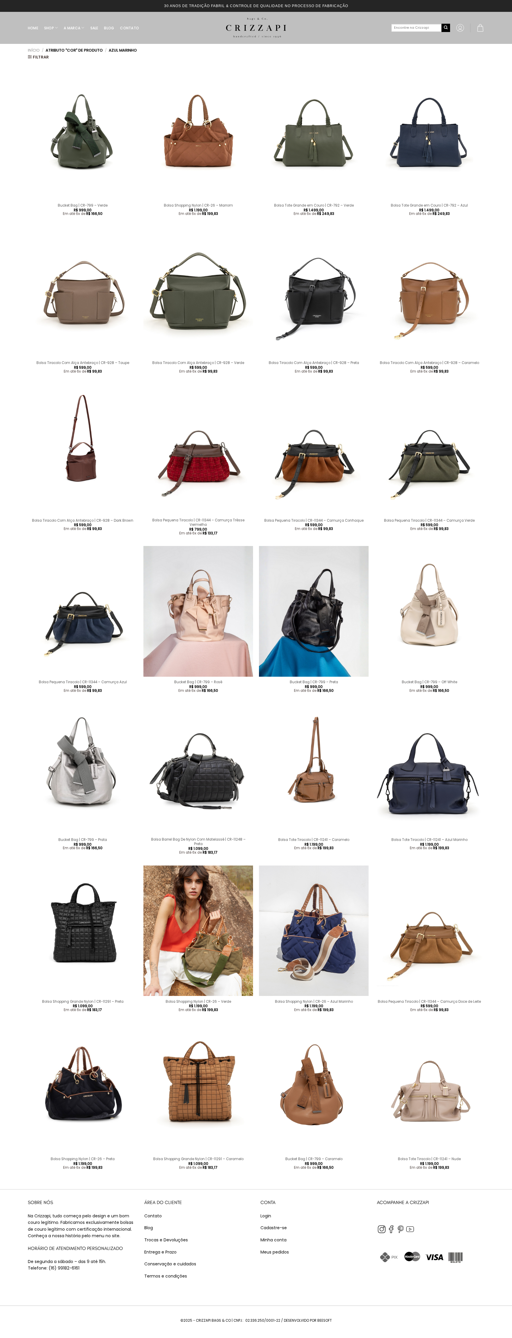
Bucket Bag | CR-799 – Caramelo (314, 1159)
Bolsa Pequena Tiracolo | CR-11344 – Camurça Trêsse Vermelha (198, 522)
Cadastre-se (273, 1228)
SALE (94, 28)
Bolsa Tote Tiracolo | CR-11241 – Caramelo (313, 840)
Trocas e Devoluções (166, 1240)
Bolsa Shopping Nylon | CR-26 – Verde (198, 1001)
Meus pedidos (274, 1252)
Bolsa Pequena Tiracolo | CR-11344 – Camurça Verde (429, 520)
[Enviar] (445, 28)
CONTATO (129, 28)
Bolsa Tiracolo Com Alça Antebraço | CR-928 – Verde (198, 363)
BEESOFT (324, 1320)
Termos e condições (165, 1276)
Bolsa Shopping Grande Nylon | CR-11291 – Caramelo (198, 1159)
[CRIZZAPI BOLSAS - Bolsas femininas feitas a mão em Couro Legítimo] (256, 28)
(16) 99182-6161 (64, 1268)
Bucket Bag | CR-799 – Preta (314, 682)
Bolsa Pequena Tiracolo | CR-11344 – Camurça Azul (83, 682)
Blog (148, 1228)
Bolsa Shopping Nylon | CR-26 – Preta (83, 1159)
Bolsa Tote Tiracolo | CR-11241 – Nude (429, 1159)
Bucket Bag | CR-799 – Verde (83, 205)
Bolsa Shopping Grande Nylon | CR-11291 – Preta (83, 1001)
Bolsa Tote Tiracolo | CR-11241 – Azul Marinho (429, 840)
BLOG (109, 28)
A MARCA (72, 28)
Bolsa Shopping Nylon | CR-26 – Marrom (198, 205)
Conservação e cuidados (170, 1264)
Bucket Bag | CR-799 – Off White (429, 682)
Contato (153, 1216)
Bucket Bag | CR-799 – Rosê (198, 682)
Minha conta (273, 1240)
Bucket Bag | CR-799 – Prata (82, 840)
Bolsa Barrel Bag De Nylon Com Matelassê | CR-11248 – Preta (198, 841)
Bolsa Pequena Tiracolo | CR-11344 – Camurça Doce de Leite (429, 1001)
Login (265, 1216)
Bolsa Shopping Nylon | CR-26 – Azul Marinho (314, 1001)
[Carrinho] (480, 28)
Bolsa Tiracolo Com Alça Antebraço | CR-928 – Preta (314, 363)
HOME (33, 28)
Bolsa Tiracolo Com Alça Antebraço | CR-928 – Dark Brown (82, 520)
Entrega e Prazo (160, 1252)
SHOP (49, 28)
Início (34, 50)
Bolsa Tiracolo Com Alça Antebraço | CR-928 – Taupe (82, 363)
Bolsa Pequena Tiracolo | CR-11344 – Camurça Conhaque (314, 520)
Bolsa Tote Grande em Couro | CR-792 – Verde (314, 205)
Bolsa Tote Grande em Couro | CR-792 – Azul (429, 205)
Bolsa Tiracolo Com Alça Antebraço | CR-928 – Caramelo (429, 363)
